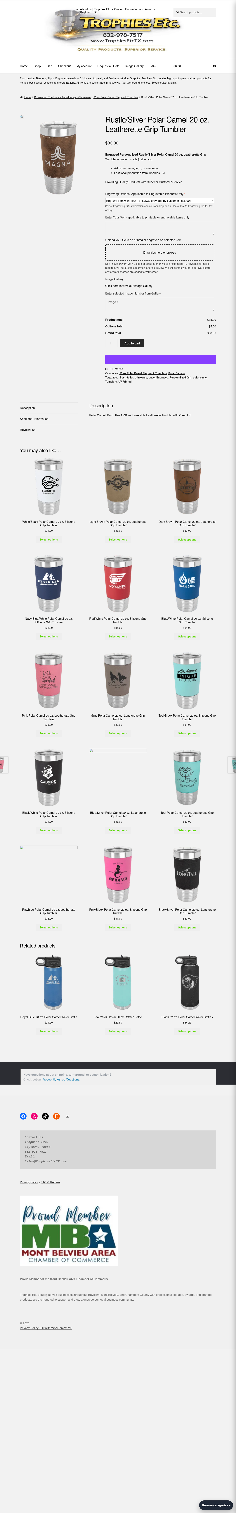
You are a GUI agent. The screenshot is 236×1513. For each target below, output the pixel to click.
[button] (22, 117)
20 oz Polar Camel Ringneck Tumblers (115, 97)
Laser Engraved (158, 377)
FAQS (153, 66)
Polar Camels (176, 373)
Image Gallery (134, 66)
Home (24, 66)
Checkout (64, 66)
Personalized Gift (180, 377)
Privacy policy (29, 1182)
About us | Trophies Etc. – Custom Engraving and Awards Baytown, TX (117, 10)
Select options (49, 539)
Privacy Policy (29, 1328)
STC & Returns (50, 1182)
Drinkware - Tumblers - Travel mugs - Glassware (62, 97)
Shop (37, 66)
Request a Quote (108, 66)
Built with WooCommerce (55, 1328)
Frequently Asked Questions (60, 1079)
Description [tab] (27, 408)
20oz (115, 377)
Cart (49, 66)
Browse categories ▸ (216, 1505)
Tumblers (111, 381)
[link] (118, 37)
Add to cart (132, 343)
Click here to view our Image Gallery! (129, 286)
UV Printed (125, 381)
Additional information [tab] (34, 419)
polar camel (200, 377)
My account (84, 66)
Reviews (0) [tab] (28, 430)
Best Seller (126, 377)
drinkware (141, 377)
